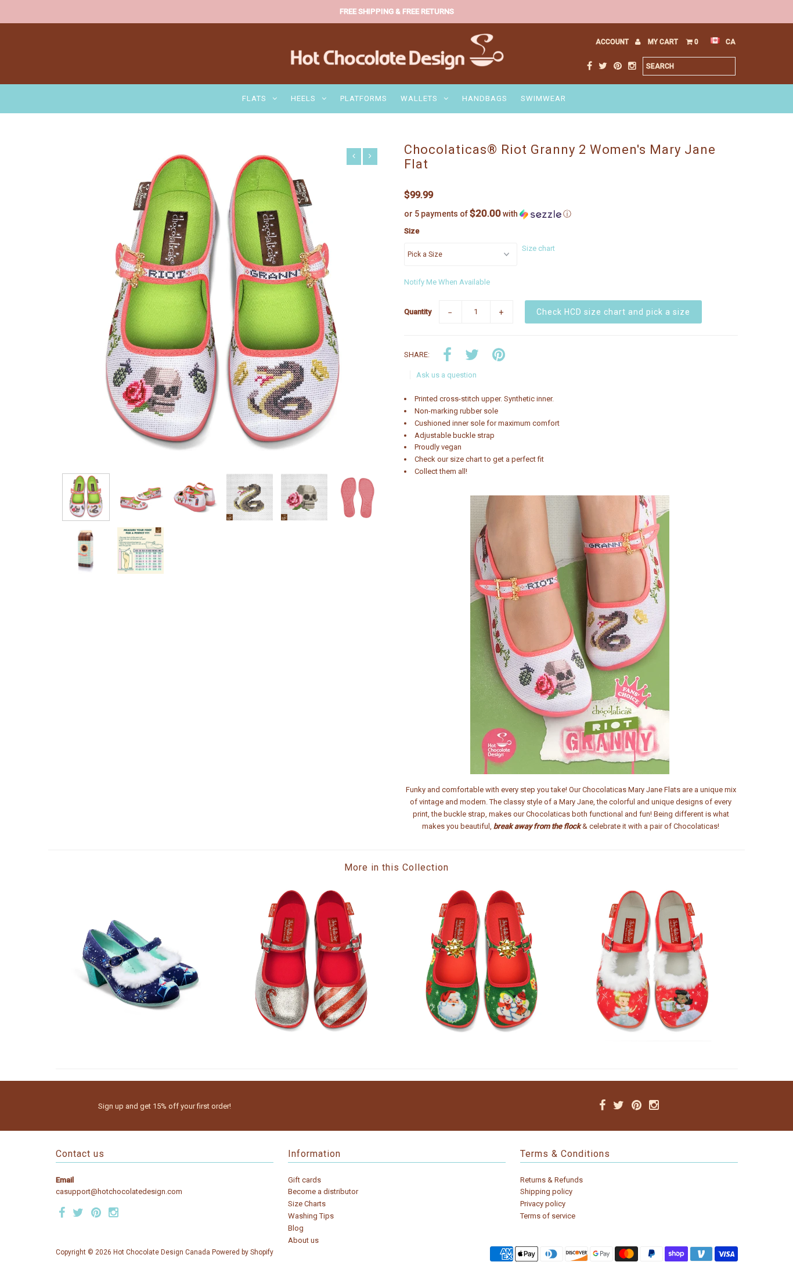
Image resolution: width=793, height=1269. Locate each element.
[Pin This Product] (498, 355)
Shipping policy (546, 1191)
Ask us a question (446, 375)
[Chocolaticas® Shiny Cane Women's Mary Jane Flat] (311, 1038)
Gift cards (304, 1179)
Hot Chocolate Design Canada (161, 1252)
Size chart (538, 248)
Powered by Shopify (242, 1252)
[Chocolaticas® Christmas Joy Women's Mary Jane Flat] (481, 1038)
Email (65, 1179)
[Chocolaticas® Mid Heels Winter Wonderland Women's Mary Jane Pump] (141, 1038)
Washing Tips (311, 1216)
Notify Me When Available (447, 282)
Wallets (419, 98)
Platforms (363, 98)
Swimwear (543, 98)
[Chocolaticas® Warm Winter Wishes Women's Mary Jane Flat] (652, 1038)
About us (303, 1240)
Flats (254, 98)
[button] (571, 214)
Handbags (484, 98)
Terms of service (547, 1216)
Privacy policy (542, 1203)
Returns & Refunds (551, 1179)
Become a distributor (323, 1191)
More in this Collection (396, 867)
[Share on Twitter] (472, 355)
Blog (296, 1228)
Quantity (417, 311)
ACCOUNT (613, 42)
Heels (303, 98)
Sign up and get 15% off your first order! (164, 1106)
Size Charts (307, 1203)
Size (412, 231)
